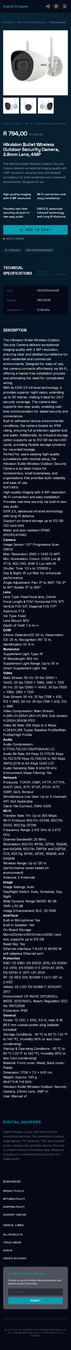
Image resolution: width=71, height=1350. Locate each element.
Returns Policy (14, 1198)
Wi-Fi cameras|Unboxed (32, 22)
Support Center (14, 1214)
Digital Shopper (16, 6)
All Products (13, 1234)
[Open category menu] (65, 6)
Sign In (7, 1250)
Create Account (15, 1258)
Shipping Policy (14, 1206)
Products (8, 22)
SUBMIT (35, 1300)
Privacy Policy (13, 1190)
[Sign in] (48, 6)
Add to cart (38, 229)
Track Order (12, 1242)
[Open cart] (56, 6)
